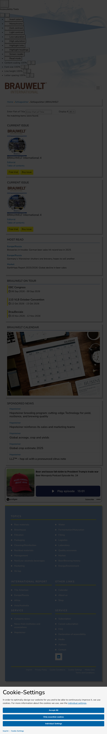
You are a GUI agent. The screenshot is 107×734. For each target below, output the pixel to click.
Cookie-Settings (17, 731)
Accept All (53, 710)
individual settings (77, 703)
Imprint (5, 731)
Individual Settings (53, 723)
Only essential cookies (53, 717)
